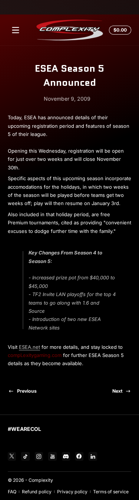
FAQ (12, 491)
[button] (119, 30)
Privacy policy (72, 491)
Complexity (41, 480)
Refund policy (37, 491)
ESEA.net (29, 347)
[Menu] (15, 30)
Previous (27, 391)
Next (117, 391)
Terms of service (111, 491)
